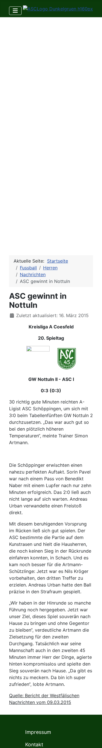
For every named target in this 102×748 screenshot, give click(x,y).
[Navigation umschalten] (15, 10)
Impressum (38, 732)
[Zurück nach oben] (92, 737)
